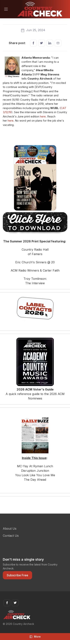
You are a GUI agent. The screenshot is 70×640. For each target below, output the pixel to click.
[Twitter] (41, 43)
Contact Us (11, 535)
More (37, 636)
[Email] (58, 43)
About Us (9, 528)
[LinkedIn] (49, 43)
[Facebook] (33, 43)
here (43, 116)
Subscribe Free (17, 575)
